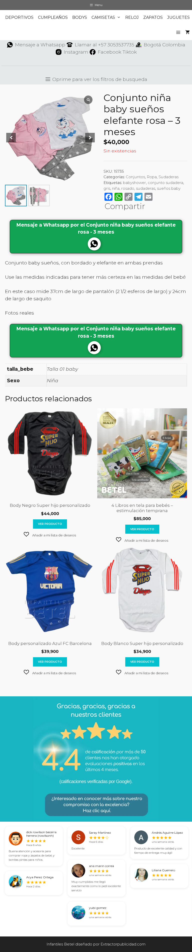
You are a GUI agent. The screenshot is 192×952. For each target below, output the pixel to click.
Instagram (76, 52)
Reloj (132, 17)
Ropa (152, 176)
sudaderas (145, 188)
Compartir (124, 206)
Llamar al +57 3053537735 (104, 45)
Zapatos (153, 17)
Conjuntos (135, 176)
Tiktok (129, 52)
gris (107, 188)
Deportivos (19, 17)
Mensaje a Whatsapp (40, 45)
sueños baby (168, 188)
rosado (127, 188)
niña (116, 188)
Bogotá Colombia (164, 45)
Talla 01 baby (62, 369)
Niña (52, 381)
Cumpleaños (53, 17)
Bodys (79, 17)
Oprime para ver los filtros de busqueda (99, 79)
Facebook (109, 52)
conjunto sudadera (165, 182)
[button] (50, 535)
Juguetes (178, 17)
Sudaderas (168, 176)
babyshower (134, 182)
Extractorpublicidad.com (123, 944)
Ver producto (50, 524)
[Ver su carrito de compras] (187, 32)
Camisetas (103, 17)
